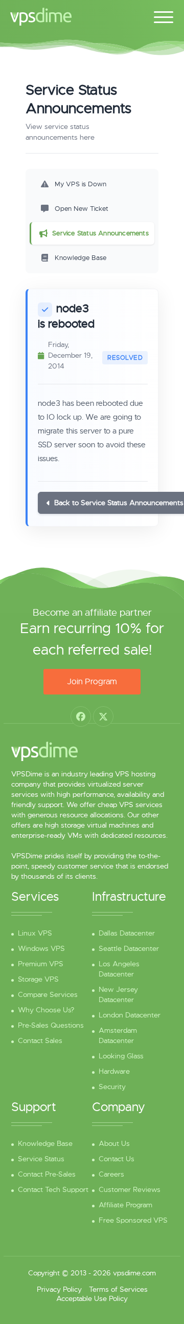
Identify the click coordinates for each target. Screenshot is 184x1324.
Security (112, 1086)
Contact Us (116, 1158)
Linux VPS (35, 933)
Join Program (92, 682)
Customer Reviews (129, 1189)
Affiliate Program (125, 1204)
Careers (111, 1174)
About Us (114, 1143)
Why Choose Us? (46, 1009)
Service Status (41, 1158)
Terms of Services (118, 1289)
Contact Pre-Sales (47, 1174)
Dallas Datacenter (127, 933)
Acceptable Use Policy (92, 1298)
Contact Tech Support (53, 1189)
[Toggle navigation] (163, 15)
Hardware (114, 1071)
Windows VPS (41, 948)
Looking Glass (121, 1055)
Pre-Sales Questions (51, 1025)
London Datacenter (129, 1014)
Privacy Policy (59, 1289)
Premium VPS (40, 963)
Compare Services (48, 994)
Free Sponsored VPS (133, 1220)
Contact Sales (40, 1040)
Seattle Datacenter (129, 948)
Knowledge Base (45, 1143)
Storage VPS (38, 979)
